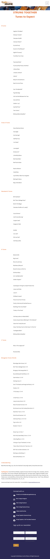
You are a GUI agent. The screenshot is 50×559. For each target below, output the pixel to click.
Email (15, 536)
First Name (15, 530)
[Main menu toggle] (47, 3)
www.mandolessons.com (34, 482)
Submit (16, 545)
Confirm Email (28, 536)
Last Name (27, 530)
